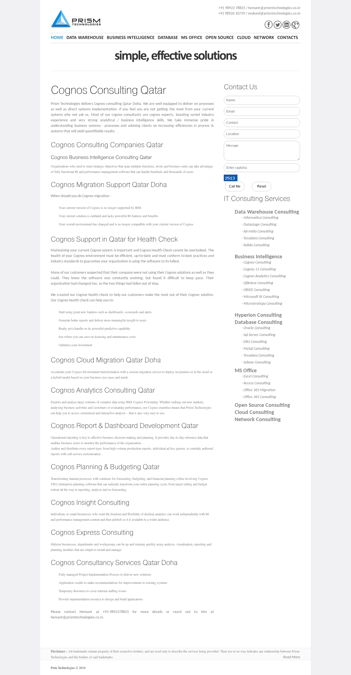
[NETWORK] (264, 38)
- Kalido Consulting (256, 245)
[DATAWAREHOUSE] (85, 38)
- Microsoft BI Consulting (260, 297)
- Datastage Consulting (259, 225)
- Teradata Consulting (258, 238)
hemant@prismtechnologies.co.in (274, 8)
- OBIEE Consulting (256, 290)
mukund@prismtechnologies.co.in (274, 14)
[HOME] (58, 38)
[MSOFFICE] (192, 38)
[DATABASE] (167, 38)
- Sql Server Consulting (258, 335)
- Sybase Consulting (256, 362)
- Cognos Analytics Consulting (264, 276)
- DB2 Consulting (254, 342)
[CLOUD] (244, 38)
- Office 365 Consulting (259, 397)
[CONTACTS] (287, 38)
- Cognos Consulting (256, 263)
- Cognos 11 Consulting (259, 269)
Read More (291, 657)
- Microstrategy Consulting (262, 304)
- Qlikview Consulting (257, 283)
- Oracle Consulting (256, 328)
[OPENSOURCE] (219, 38)
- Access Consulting (256, 383)
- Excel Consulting (255, 376)
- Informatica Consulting (260, 218)
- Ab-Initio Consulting (257, 231)
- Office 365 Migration (258, 390)
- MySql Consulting (256, 349)
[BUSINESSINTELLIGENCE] (130, 38)
